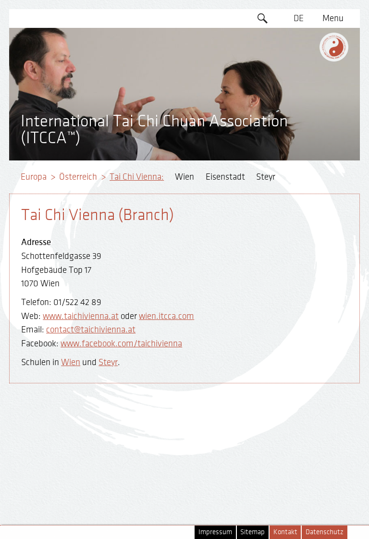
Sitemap (252, 532)
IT (298, 110)
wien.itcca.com (166, 316)
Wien (184, 177)
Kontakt (285, 532)
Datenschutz (325, 532)
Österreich (78, 177)
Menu (333, 18)
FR (298, 73)
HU (298, 147)
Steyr (265, 177)
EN (298, 37)
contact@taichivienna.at (90, 329)
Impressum (215, 532)
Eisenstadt (225, 177)
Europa (34, 177)
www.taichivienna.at (81, 316)
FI (298, 92)
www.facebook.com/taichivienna (121, 343)
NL (299, 129)
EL (298, 55)
